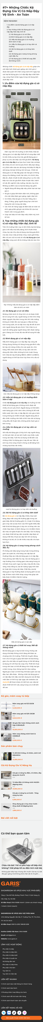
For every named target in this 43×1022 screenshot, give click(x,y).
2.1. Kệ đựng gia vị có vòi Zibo (20, 34)
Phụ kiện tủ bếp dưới (10, 955)
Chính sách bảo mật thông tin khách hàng (17, 984)
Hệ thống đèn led (9, 961)
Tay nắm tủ (7, 971)
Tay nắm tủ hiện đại (10, 974)
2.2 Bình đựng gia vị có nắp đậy (20, 37)
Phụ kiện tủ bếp (8, 949)
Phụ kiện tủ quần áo (10, 958)
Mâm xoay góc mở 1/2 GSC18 (23, 704)
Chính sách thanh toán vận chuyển (14, 1000)
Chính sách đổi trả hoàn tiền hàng (14, 996)
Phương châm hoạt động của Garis (14, 992)
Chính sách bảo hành (9, 988)
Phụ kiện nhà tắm (9, 967)
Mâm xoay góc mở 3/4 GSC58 (24, 714)
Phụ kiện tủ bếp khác (10, 964)
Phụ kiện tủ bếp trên (10, 952)
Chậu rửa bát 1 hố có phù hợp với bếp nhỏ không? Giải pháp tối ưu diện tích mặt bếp (21, 866)
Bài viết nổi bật (9, 818)
